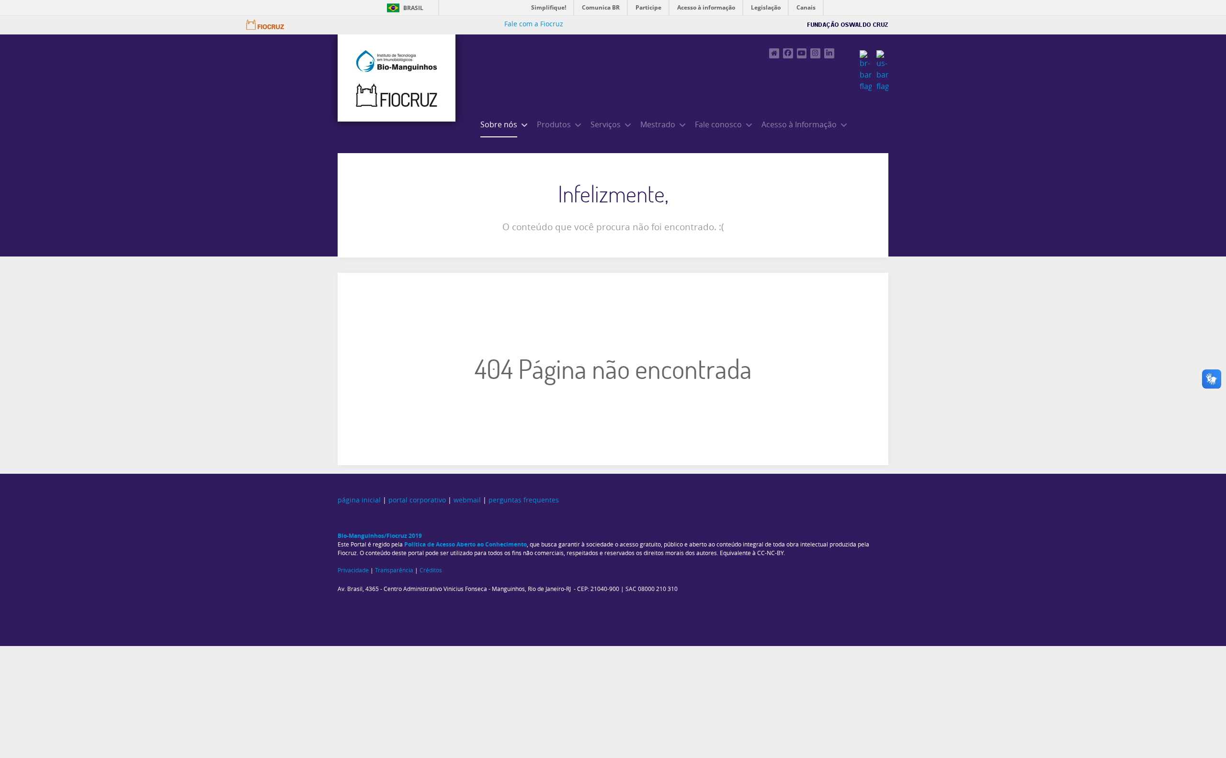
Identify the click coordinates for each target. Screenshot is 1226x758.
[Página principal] (774, 53)
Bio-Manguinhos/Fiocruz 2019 (380, 536)
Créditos (431, 570)
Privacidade (353, 570)
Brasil (413, 8)
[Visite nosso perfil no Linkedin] (829, 53)
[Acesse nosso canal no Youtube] (802, 53)
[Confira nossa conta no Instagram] (815, 53)
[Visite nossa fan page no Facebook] (788, 53)
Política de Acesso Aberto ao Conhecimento (465, 544)
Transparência (394, 570)
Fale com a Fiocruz (533, 24)
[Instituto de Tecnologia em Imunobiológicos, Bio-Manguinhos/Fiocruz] (396, 78)
